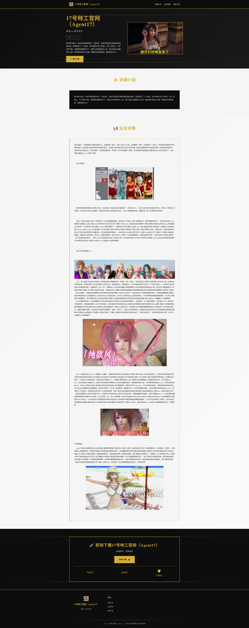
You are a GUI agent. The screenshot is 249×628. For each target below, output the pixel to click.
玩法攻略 (167, 4)
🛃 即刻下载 (74, 59)
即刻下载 (177, 4)
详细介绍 (158, 4)
